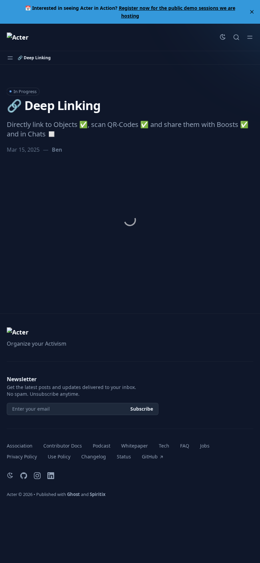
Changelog (93, 456)
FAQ (184, 445)
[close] (251, 11)
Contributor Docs (62, 445)
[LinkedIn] (50, 475)
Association (19, 445)
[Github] (23, 475)
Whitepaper (134, 445)
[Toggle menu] (249, 37)
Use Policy (59, 456)
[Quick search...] (236, 37)
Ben (57, 149)
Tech (164, 445)
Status (124, 456)
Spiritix (98, 494)
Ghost (73, 494)
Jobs (205, 445)
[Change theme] (222, 37)
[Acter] (17, 37)
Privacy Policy (22, 456)
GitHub (150, 456)
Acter (12, 494)
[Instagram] (37, 475)
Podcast (101, 445)
